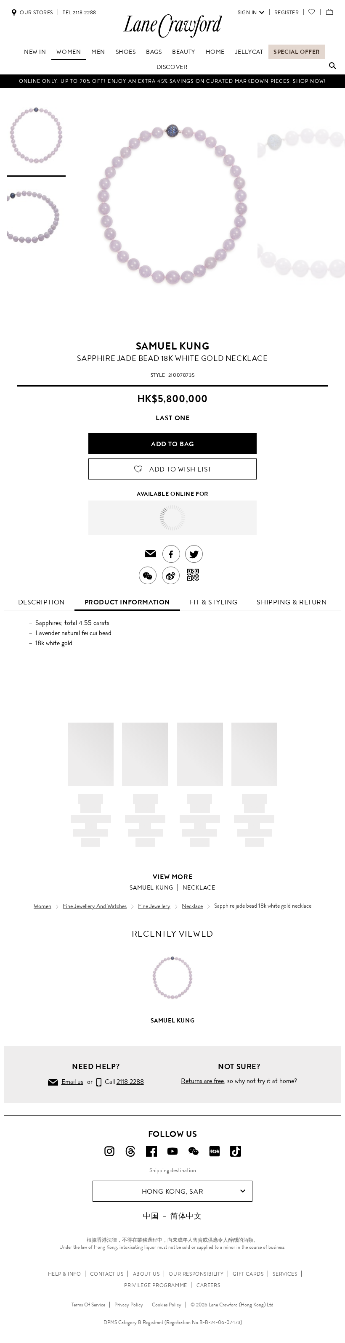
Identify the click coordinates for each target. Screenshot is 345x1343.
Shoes (126, 52)
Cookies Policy (166, 1305)
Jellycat (249, 52)
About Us (146, 1274)
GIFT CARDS (248, 1274)
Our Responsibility (196, 1274)
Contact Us (106, 1274)
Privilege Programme (155, 1285)
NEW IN (35, 52)
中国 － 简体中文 (172, 1216)
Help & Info (64, 1274)
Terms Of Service (88, 1305)
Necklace (199, 887)
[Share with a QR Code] (193, 575)
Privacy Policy (128, 1305)
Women (68, 52)
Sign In (247, 12)
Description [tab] (41, 602)
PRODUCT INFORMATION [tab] (127, 602)
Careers (208, 1285)
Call (122, 1081)
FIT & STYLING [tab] (214, 602)
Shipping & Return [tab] (291, 602)
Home (215, 52)
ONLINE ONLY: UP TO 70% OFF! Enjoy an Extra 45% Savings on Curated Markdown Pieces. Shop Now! (172, 81)
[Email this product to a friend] (151, 554)
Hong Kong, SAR (172, 1191)
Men (98, 52)
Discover (172, 67)
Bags (154, 52)
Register (286, 12)
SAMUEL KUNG (173, 346)
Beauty (183, 52)
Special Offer (296, 52)
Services (285, 1274)
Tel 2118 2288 (79, 12)
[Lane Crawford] (172, 37)
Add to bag (172, 444)
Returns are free (202, 1081)
